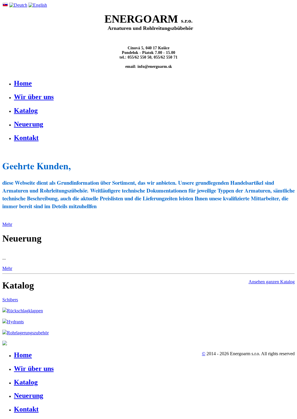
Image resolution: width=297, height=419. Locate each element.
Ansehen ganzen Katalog (272, 281)
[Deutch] (18, 5)
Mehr (7, 224)
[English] (37, 5)
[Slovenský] (5, 5)
